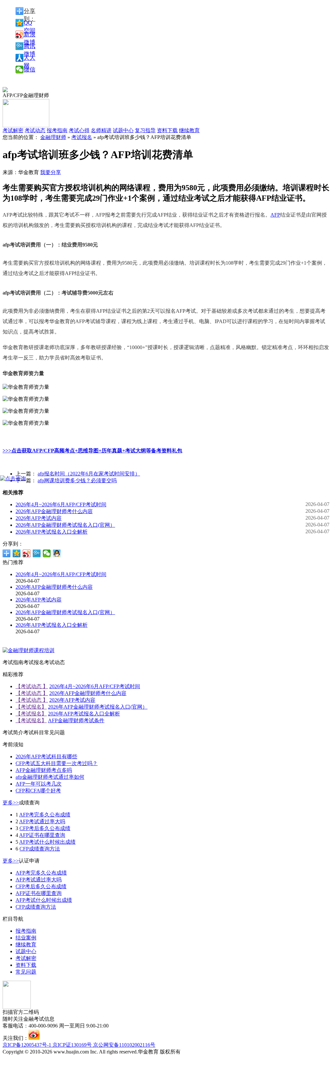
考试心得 (79, 130)
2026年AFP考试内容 (39, 518)
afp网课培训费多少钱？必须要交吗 (77, 480)
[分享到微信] (47, 553)
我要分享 (50, 172)
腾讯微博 (29, 46)
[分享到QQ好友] (57, 553)
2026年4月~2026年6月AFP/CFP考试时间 (61, 504)
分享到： (29, 11)
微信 (29, 69)
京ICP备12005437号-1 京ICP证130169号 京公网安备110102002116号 (79, 1045)
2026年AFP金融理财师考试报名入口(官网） (65, 525)
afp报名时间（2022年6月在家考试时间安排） (89, 473)
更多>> (11, 802)
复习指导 (145, 130)
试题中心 (123, 130)
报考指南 (57, 130)
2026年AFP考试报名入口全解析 (52, 532)
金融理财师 (53, 137)
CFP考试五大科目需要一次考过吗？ (57, 763)
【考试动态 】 (32, 686)
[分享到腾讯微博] (37, 553)
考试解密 (26, 958)
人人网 (29, 58)
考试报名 (81, 137)
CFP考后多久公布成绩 (44, 828)
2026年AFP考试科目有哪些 (46, 756)
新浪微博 (29, 34)
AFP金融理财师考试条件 (76, 720)
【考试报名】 (31, 707)
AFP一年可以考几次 (39, 784)
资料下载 (167, 130)
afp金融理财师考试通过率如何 (50, 777)
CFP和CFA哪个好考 (38, 790)
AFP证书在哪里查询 (42, 835)
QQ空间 (29, 23)
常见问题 (26, 972)
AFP (275, 215)
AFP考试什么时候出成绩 (47, 842)
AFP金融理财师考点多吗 (44, 770)
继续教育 (189, 130)
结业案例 (26, 937)
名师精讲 (101, 130)
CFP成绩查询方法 (39, 848)
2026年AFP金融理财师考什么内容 (54, 511)
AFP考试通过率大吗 (42, 821)
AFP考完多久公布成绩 (44, 814)
